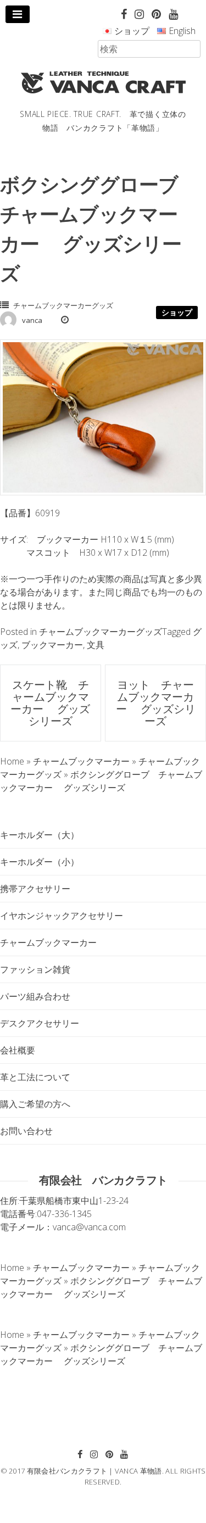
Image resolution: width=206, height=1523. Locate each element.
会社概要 (17, 1050)
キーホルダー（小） (39, 862)
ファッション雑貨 (35, 969)
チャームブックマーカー (48, 942)
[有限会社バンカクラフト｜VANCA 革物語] (103, 82)
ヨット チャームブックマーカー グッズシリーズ (156, 702)
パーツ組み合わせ (35, 996)
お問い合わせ (26, 1131)
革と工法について (35, 1077)
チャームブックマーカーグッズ (63, 305)
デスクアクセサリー (39, 1023)
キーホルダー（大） (39, 835)
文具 (95, 645)
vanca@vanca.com (89, 1227)
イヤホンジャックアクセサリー (61, 916)
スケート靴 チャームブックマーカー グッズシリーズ (50, 702)
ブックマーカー (52, 645)
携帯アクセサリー (35, 889)
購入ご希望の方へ (35, 1104)
